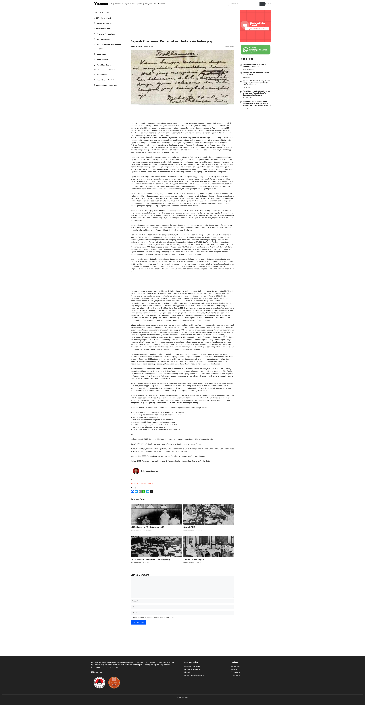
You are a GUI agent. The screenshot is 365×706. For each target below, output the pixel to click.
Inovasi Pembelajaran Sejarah (194, 675)
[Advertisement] (182, 24)
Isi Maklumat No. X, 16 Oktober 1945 (147, 527)
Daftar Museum (102, 60)
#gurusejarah (130, 4)
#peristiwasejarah (160, 4)
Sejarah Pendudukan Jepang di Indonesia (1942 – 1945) (254, 65)
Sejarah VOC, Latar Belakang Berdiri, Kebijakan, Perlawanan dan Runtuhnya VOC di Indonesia (257, 83)
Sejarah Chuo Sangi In (193, 560)
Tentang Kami (235, 666)
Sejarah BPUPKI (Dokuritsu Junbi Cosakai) (150, 560)
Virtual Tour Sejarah (103, 65)
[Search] (262, 4)
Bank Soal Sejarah (103, 39)
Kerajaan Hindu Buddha (192, 669)
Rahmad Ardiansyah (136, 46)
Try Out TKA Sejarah (103, 23)
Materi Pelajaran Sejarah (105, 69)
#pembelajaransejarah (144, 4)
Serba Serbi (98, 49)
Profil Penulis (235, 675)
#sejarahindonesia (117, 4)
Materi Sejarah (102, 74)
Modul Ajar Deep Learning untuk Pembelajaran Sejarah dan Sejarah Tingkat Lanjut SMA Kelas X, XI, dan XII (257, 103)
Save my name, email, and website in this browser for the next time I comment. (153, 617)
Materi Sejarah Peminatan (106, 80)
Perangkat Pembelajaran (105, 34)
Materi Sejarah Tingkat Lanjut (107, 85)
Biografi (187, 672)
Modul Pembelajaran (103, 29)
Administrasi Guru (101, 12)
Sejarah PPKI (189, 527)
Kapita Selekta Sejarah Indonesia (142, 483)
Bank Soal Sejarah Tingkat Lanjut (108, 45)
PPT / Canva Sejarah (103, 18)
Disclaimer (234, 669)
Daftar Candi (101, 54)
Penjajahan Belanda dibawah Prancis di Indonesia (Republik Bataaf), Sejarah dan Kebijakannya (256, 93)
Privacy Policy (235, 672)
